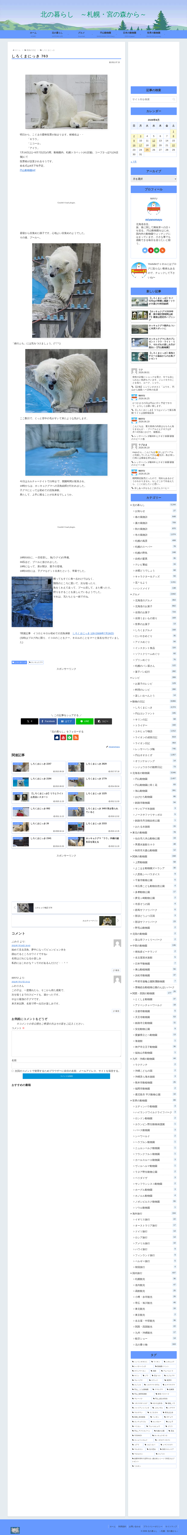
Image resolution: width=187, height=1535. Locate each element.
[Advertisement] (66, 690)
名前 (14, 1060)
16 (134, 145)
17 (140, 145)
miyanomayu (153, 219)
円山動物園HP (28, 170)
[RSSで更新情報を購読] (76, 737)
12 (153, 140)
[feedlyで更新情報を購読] (69, 737)
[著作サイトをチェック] (57, 737)
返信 (117, 970)
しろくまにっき (20, 662)
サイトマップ (171, 1526)
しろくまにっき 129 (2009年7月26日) (93, 633)
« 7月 (134, 161)
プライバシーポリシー (152, 1526)
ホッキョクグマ (37, 662)
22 (173, 145)
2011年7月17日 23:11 (21, 982)
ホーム (113, 1526)
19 (153, 145)
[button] (103, 721)
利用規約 (122, 1526)
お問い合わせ (134, 1526)
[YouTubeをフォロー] (63, 737)
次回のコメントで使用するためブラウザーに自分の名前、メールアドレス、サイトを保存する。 (68, 1071)
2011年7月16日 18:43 (21, 945)
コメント (18, 1028)
